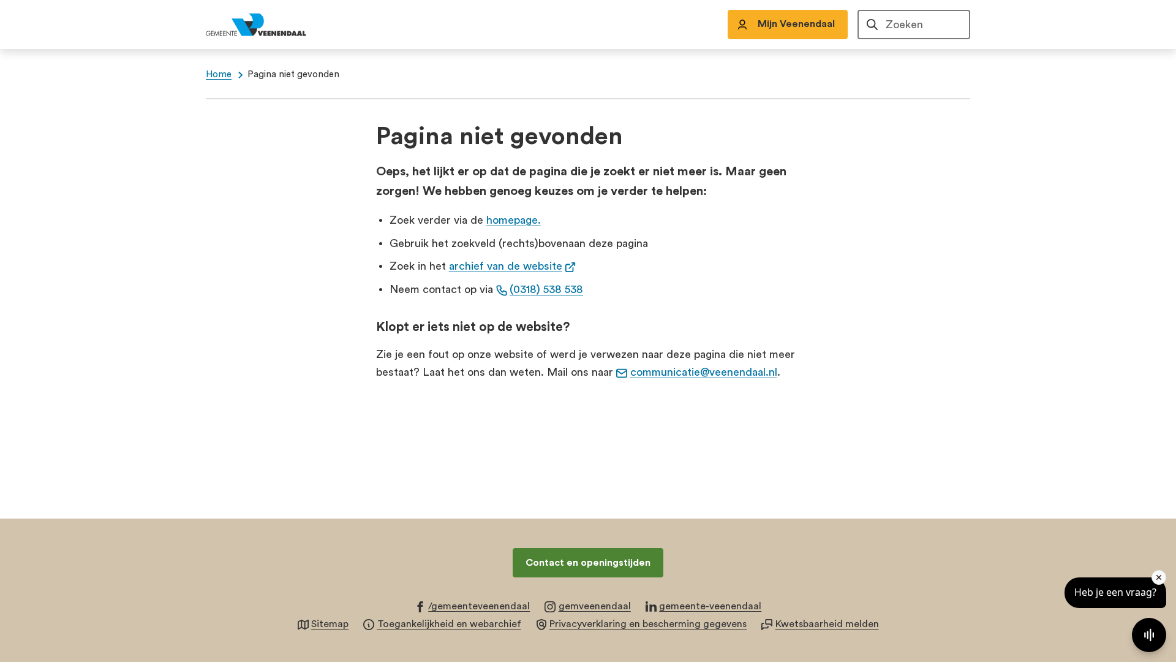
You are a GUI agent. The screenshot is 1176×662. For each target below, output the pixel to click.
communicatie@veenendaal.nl (703, 372)
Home (219, 74)
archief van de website (512, 266)
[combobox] (914, 24)
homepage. (513, 220)
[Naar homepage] (269, 24)
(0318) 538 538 (546, 289)
